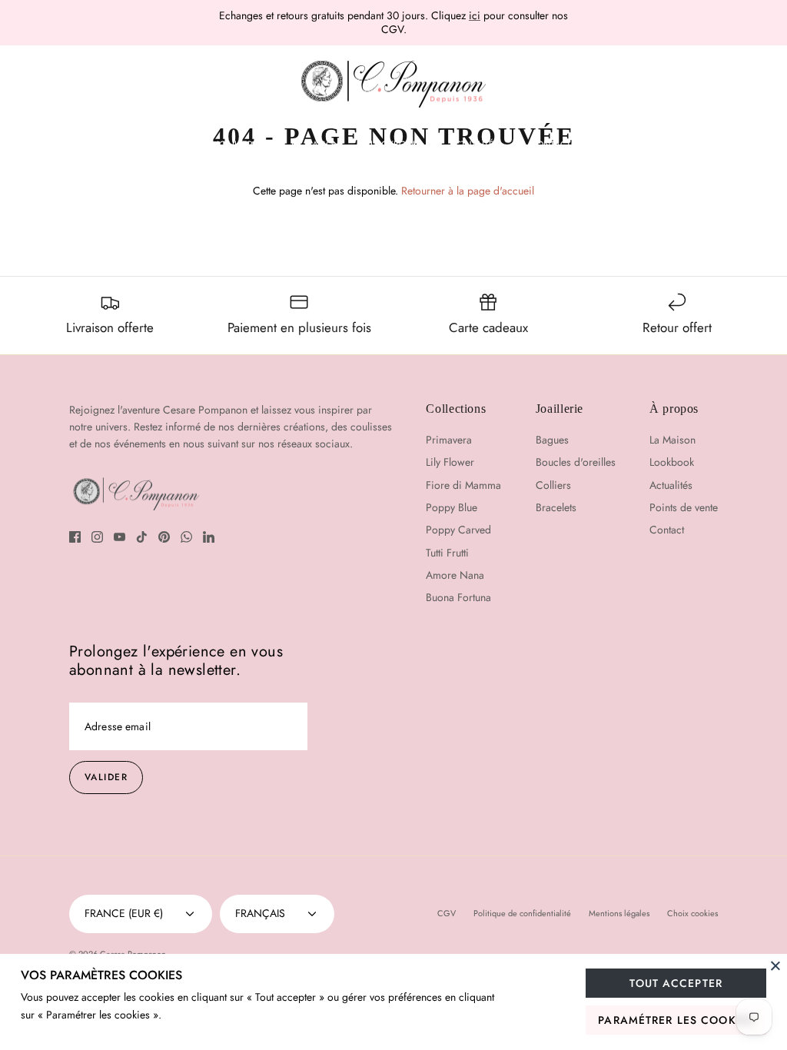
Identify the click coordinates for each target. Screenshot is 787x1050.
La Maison (315, 144)
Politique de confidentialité (522, 913)
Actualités (474, 144)
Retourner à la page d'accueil (467, 190)
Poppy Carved (458, 529)
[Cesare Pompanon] (393, 84)
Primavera (449, 439)
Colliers (553, 485)
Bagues (552, 439)
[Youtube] (119, 537)
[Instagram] (97, 537)
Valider (106, 777)
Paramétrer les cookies (676, 1020)
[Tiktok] (142, 537)
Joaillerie (239, 144)
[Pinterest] (164, 537)
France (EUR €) (124, 913)
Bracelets (556, 507)
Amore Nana (455, 575)
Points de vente (683, 507)
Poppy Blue (451, 507)
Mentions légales (619, 913)
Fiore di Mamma (463, 485)
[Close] (775, 965)
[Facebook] (75, 537)
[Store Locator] (670, 84)
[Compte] (714, 84)
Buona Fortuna (458, 597)
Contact (550, 144)
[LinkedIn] (208, 537)
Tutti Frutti (447, 552)
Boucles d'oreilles (576, 462)
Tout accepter (675, 983)
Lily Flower (450, 462)
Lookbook (394, 144)
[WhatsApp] (186, 537)
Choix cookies (692, 913)
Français (260, 913)
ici (474, 15)
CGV (446, 913)
